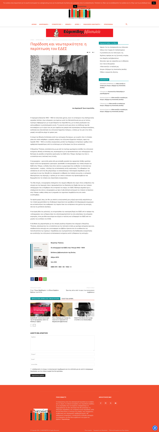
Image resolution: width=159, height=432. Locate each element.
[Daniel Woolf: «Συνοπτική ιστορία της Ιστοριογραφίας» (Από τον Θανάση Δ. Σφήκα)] (40, 309)
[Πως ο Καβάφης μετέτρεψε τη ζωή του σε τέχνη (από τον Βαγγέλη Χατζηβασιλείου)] (62, 309)
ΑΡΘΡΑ (77, 24)
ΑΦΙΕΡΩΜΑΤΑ (43, 24)
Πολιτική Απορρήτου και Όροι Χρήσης (119, 430)
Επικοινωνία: (60, 423)
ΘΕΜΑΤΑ (68, 24)
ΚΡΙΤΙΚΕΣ (48, 40)
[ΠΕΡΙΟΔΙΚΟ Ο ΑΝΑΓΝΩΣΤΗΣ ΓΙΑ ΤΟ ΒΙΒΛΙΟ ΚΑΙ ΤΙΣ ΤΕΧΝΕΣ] (79, 12)
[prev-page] (31, 325)
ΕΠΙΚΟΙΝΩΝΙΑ (108, 24)
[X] (36, 279)
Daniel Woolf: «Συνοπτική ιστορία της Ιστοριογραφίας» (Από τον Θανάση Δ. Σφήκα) (39, 319)
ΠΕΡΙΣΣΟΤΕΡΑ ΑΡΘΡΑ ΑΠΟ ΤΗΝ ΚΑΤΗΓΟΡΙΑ (45, 299)
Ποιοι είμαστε (88, 430)
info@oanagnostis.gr (70, 423)
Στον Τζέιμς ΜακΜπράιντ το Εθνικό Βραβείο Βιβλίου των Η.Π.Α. (44, 291)
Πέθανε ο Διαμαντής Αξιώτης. (109, 72)
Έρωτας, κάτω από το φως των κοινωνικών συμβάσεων (80, 291)
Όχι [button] (75, 6)
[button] (126, 24)
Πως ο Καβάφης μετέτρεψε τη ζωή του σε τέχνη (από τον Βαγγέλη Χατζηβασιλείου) (61, 319)
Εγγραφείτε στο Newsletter (100, 430)
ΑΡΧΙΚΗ (34, 24)
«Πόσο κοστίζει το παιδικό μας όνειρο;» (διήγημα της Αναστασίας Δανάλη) (112, 85)
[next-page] (34, 325)
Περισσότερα (66, 419)
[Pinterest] (41, 279)
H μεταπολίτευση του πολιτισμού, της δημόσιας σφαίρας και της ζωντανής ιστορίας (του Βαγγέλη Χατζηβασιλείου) (114, 55)
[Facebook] (32, 279)
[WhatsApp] (45, 279)
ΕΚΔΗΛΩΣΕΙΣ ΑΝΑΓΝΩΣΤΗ (91, 24)
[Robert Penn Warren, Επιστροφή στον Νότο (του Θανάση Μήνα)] (84, 309)
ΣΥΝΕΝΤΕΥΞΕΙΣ (56, 24)
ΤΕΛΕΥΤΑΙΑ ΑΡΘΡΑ (67, 299)
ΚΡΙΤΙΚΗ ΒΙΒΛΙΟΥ (40, 40)
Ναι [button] (154, 3)
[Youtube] (115, 403)
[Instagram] (105, 403)
